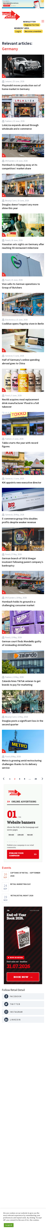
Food (7, 240)
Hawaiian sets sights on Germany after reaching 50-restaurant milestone (23, 246)
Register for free (31, 25)
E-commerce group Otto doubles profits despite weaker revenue (20, 520)
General (8, 355)
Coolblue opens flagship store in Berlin (23, 323)
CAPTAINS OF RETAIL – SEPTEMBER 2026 (25, 874)
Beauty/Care (10, 200)
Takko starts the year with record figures (20, 444)
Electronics (10, 319)
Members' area (21, 28)
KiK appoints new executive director (21, 482)
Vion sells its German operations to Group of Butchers (21, 285)
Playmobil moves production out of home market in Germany (21, 87)
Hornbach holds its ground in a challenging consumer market (18, 603)
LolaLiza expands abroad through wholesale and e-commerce (20, 126)
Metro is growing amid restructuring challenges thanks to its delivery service (22, 764)
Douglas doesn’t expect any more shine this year (20, 206)
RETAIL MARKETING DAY (20, 884)
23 (36, 778)
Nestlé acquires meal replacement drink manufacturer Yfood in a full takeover (20, 403)
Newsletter (29, 21)
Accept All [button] (8, 1225)
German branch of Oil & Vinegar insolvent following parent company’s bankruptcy (22, 562)
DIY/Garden (10, 161)
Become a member (33, 31)
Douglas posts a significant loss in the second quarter (22, 722)
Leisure (8, 81)
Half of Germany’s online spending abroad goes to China (21, 361)
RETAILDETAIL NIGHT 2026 (22, 895)
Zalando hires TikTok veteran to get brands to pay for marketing (21, 682)
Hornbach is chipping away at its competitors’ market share (19, 166)
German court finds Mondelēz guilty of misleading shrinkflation (21, 643)
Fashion (8, 121)
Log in (18, 31)
